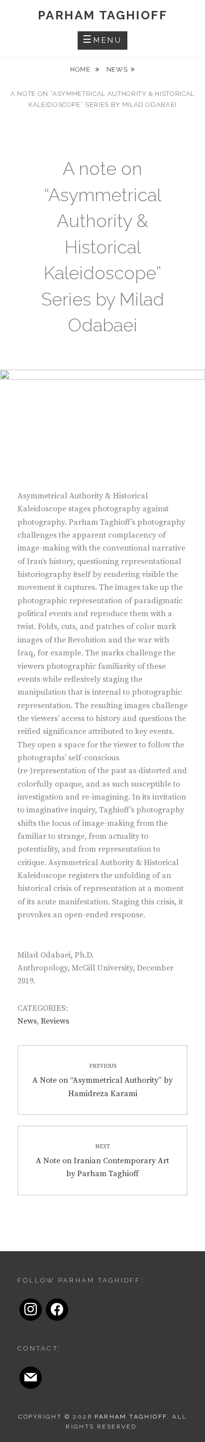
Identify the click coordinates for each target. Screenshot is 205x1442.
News (117, 69)
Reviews (55, 1021)
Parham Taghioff (102, 15)
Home (81, 69)
